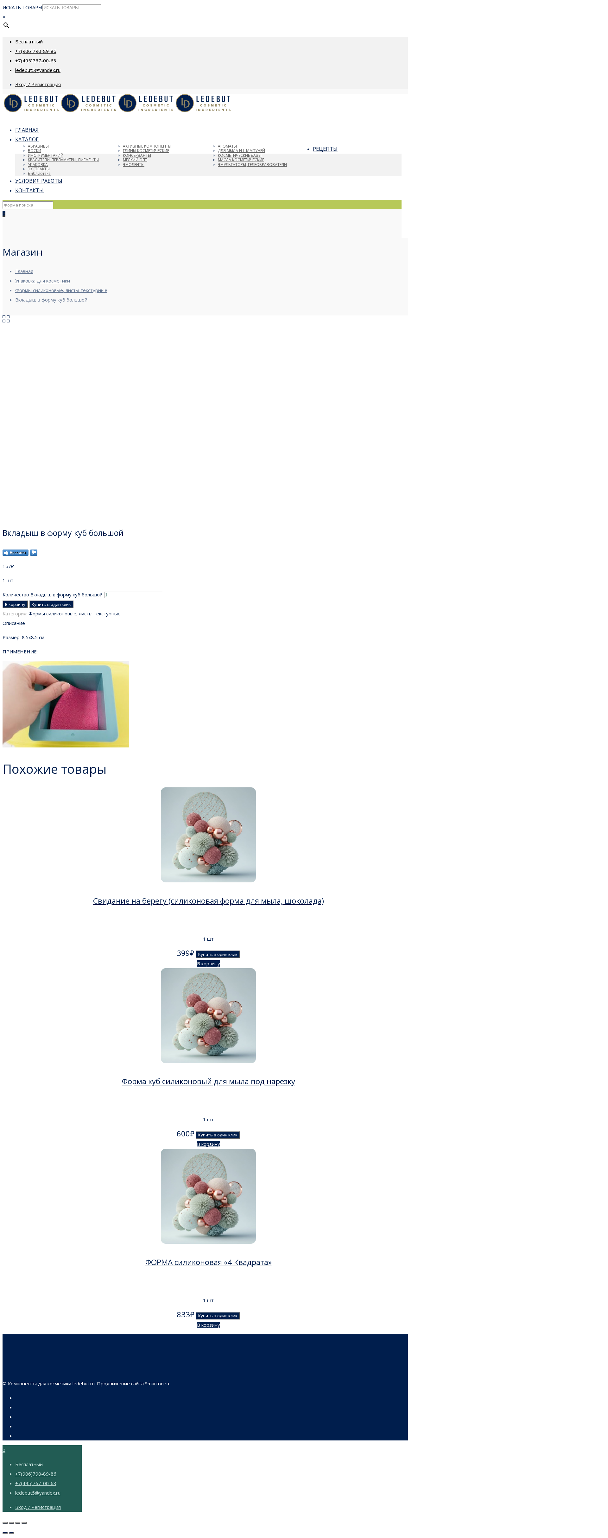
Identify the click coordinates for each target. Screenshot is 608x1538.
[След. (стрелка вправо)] (11, 1533)
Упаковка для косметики (42, 280)
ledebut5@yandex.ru (37, 70)
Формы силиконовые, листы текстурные (61, 290)
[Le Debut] (117, 111)
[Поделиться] (11, 1523)
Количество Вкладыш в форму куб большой (53, 594)
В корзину (15, 604)
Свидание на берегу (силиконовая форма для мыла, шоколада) (208, 900)
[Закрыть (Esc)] (5, 1523)
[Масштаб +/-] (24, 1523)
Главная (24, 271)
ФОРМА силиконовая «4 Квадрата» (208, 1262)
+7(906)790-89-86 (35, 51)
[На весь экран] (17, 1523)
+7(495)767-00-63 (35, 60)
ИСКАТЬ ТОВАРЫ (22, 7)
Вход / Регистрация (38, 84)
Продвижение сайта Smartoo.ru (133, 1383)
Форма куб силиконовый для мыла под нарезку (208, 1081)
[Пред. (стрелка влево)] (5, 1533)
